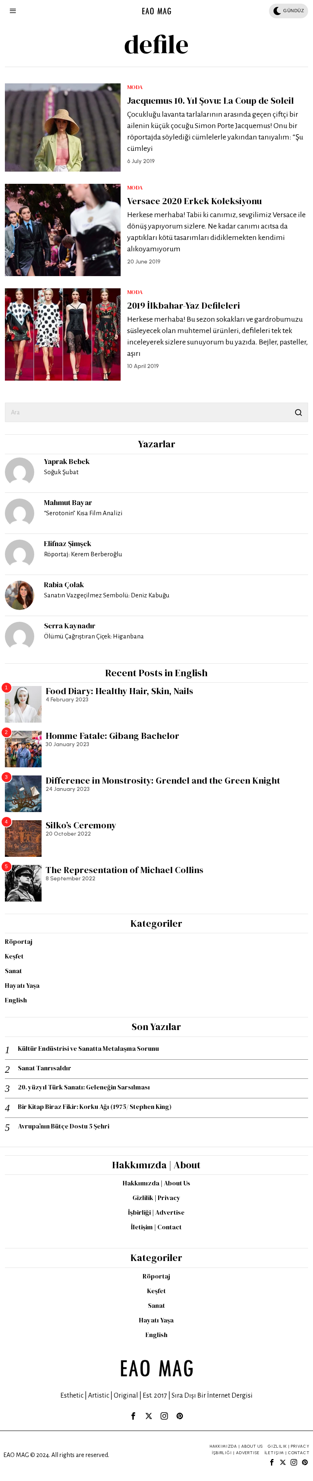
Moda (135, 87)
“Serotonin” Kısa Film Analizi (83, 513)
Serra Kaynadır (69, 626)
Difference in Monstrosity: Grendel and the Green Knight (163, 780)
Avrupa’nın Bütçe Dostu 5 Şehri (63, 1126)
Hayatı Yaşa (22, 985)
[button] (298, 412)
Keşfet (14, 956)
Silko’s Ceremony (81, 825)
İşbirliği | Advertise (156, 1212)
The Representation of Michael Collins (124, 870)
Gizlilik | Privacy (156, 1197)
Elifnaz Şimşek (67, 543)
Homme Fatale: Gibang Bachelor (112, 735)
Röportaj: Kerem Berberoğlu (83, 554)
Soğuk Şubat (61, 471)
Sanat (13, 970)
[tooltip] (19, 472)
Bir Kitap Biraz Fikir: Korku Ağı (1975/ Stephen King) (95, 1106)
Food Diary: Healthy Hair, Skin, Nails (119, 691)
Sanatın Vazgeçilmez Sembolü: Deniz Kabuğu (107, 595)
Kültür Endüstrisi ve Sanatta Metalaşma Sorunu (88, 1048)
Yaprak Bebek (67, 461)
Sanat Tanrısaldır (44, 1068)
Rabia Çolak (64, 584)
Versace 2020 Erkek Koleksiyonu (194, 201)
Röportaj (18, 941)
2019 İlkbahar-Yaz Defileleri (183, 305)
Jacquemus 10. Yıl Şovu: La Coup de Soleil (210, 100)
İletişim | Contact (156, 1226)
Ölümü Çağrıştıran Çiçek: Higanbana (94, 636)
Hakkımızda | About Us (156, 1182)
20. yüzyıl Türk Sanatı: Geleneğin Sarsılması (84, 1087)
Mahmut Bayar (68, 502)
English (16, 999)
